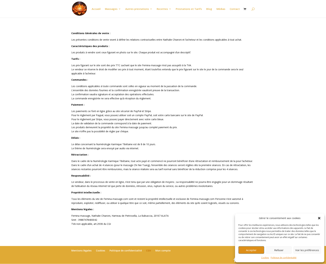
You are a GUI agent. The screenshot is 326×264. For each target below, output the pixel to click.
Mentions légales (81, 250)
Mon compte (162, 250)
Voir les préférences (307, 250)
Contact (235, 9)
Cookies (265, 257)
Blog (209, 9)
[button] (319, 218)
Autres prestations (137, 9)
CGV (148, 250)
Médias (220, 9)
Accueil (96, 9)
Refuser (279, 250)
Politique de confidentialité (283, 257)
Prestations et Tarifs (189, 9)
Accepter (251, 250)
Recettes (162, 9)
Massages (111, 9)
